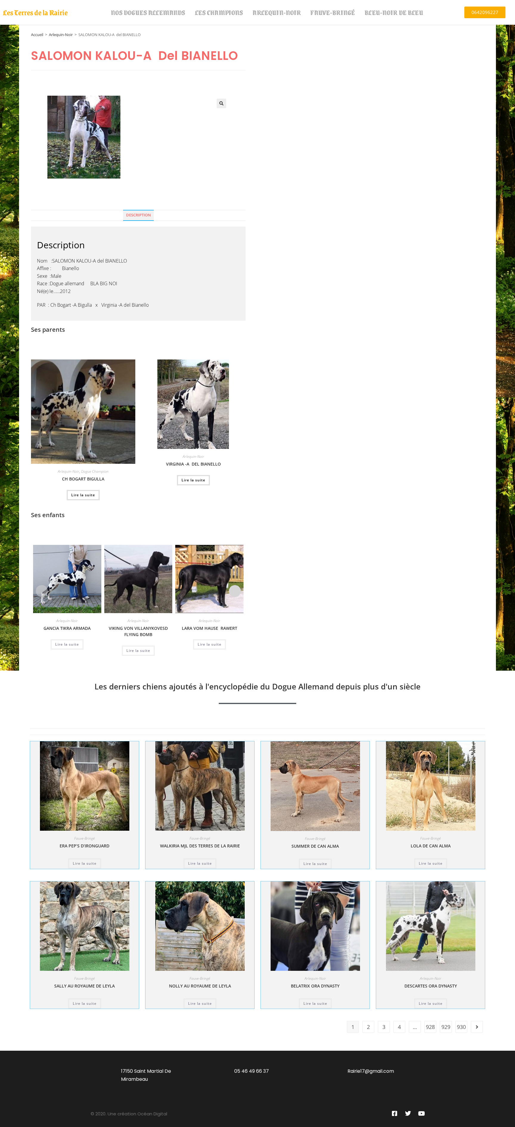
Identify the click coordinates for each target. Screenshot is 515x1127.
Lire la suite (83, 494)
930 (461, 1026)
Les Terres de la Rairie (35, 12)
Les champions (219, 12)
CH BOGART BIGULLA (83, 479)
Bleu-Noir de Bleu (393, 12)
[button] (221, 103)
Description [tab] (138, 215)
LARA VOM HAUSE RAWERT (209, 628)
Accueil (37, 34)
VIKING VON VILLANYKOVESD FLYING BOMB (138, 631)
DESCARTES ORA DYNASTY (430, 986)
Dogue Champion (94, 471)
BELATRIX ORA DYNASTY (315, 986)
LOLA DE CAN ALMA (431, 846)
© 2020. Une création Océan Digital (129, 1114)
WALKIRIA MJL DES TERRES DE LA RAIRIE (200, 846)
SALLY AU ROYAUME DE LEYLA (84, 986)
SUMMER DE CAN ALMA (315, 846)
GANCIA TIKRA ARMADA (67, 628)
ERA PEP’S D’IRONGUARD (84, 846)
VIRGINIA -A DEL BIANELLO (193, 464)
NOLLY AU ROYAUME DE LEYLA (200, 986)
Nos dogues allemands (148, 12)
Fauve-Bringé (332, 12)
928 (430, 1026)
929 (445, 1026)
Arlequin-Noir (276, 12)
